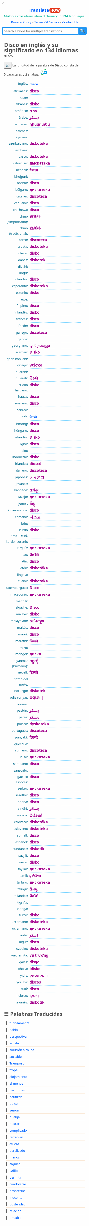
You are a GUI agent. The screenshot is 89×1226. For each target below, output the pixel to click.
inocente (16, 1197)
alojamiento (18, 1076)
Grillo (14, 1170)
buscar (14, 1123)
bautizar (16, 1097)
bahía (14, 1029)
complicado (18, 1130)
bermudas (17, 1090)
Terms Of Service (46, 22)
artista (14, 1043)
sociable (16, 1056)
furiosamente (19, 1023)
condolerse (18, 1184)
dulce (13, 1103)
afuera (14, 1144)
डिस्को (33, 417)
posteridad (17, 1204)
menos (15, 1157)
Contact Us (70, 22)
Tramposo (17, 1063)
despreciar (17, 1191)
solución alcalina (22, 1050)
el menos (16, 1083)
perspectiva (18, 1036)
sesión (14, 1110)
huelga (15, 1117)
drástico (15, 1217)
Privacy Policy (21, 22)
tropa (13, 1070)
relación (15, 1211)
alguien (15, 1164)
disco (34, 84)
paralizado (17, 1150)
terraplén (16, 1137)
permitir (16, 1177)
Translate (44, 10)
